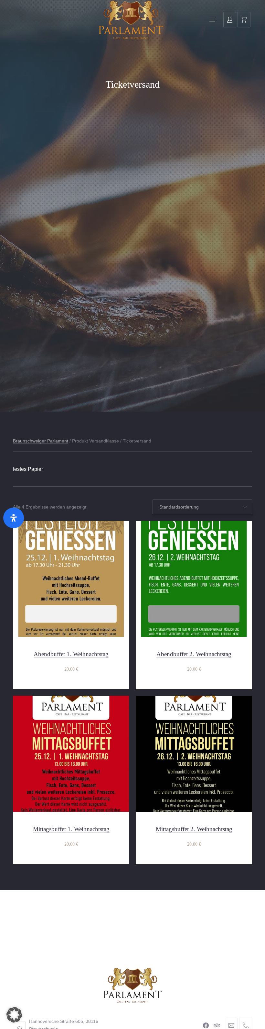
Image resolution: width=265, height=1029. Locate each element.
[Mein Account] (229, 19)
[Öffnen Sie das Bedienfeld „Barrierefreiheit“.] (13, 518)
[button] (14, 1015)
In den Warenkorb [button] (71, 669)
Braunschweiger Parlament (40, 440)
